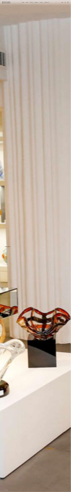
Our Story (31, 2)
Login (62, 2)
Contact (41, 2)
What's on (36, 2)
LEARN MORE (7, 247)
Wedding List (46, 2)
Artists (27, 2)
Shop (23, 2)
